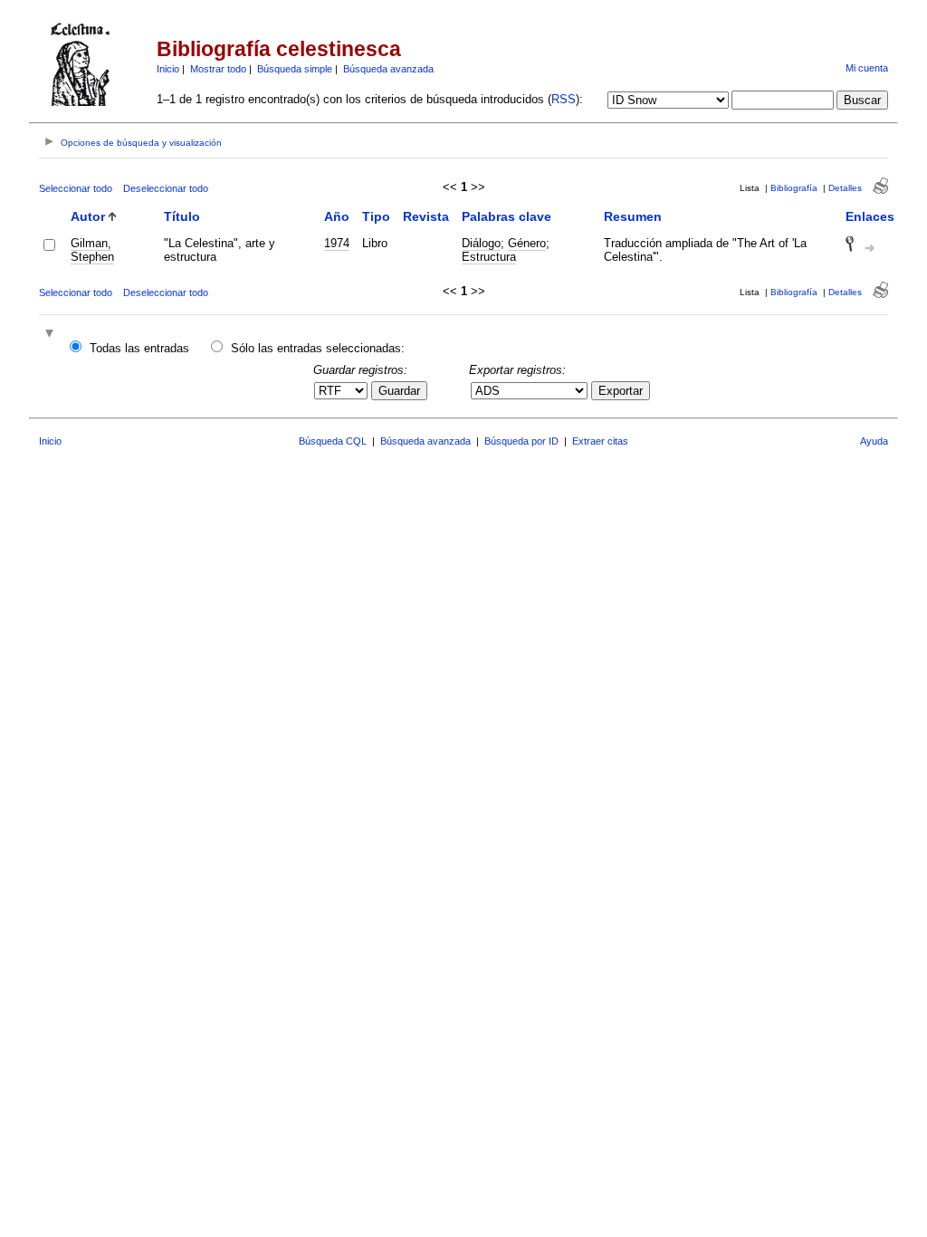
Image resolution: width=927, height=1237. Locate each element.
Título (182, 216)
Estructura (489, 257)
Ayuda (874, 441)
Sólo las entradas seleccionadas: (318, 348)
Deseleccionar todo (165, 188)
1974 (336, 243)
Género (527, 243)
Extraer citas (600, 441)
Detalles (845, 188)
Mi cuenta (867, 67)
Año (336, 216)
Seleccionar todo (75, 188)
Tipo (376, 216)
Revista (426, 216)
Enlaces (870, 216)
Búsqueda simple (294, 68)
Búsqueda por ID (521, 441)
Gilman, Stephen (92, 250)
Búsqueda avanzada (388, 68)
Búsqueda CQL (333, 441)
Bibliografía (793, 188)
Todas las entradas (139, 348)
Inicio (168, 68)
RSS (563, 99)
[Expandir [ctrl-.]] (51, 335)
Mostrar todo (218, 68)
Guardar (399, 391)
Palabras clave (506, 216)
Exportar (620, 391)
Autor (88, 216)
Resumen (633, 216)
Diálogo (481, 243)
